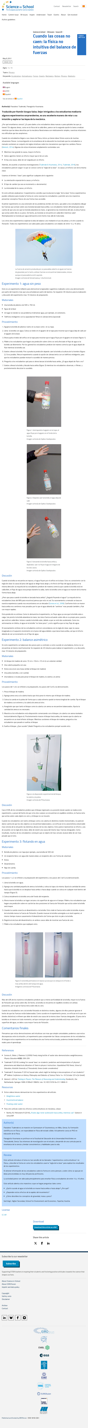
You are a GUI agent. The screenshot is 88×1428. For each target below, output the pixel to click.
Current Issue (13, 14)
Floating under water (14, 1104)
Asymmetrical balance (14, 1100)
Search (75, 6)
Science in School (39, 31)
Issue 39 (59, 31)
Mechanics (49, 76)
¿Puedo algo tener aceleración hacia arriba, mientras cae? (52, 1112)
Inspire (32, 14)
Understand (40, 14)
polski (7, 91)
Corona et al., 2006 (56, 603)
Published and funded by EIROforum (14, 1418)
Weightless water (13, 1096)
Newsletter (66, 6)
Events (56, 14)
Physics (12, 72)
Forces (35, 76)
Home (4, 14)
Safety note (6, 1296)
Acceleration (16, 76)
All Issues (24, 14)
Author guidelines (8, 19)
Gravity (42, 76)
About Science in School (11, 1281)
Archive (4, 1305)
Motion (57, 76)
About (63, 14)
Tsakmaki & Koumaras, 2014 (51, 164)
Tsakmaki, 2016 (69, 164)
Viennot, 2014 (7, 147)
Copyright (5, 1293)
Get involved (72, 14)
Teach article (81, 36)
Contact (57, 6)
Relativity (71, 76)
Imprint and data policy (10, 1287)
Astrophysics (27, 76)
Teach (49, 14)
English (7, 87)
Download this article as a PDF (45, 1227)
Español (8, 94)
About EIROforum (9, 1284)
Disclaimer (6, 1299)
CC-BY (4, 1214)
